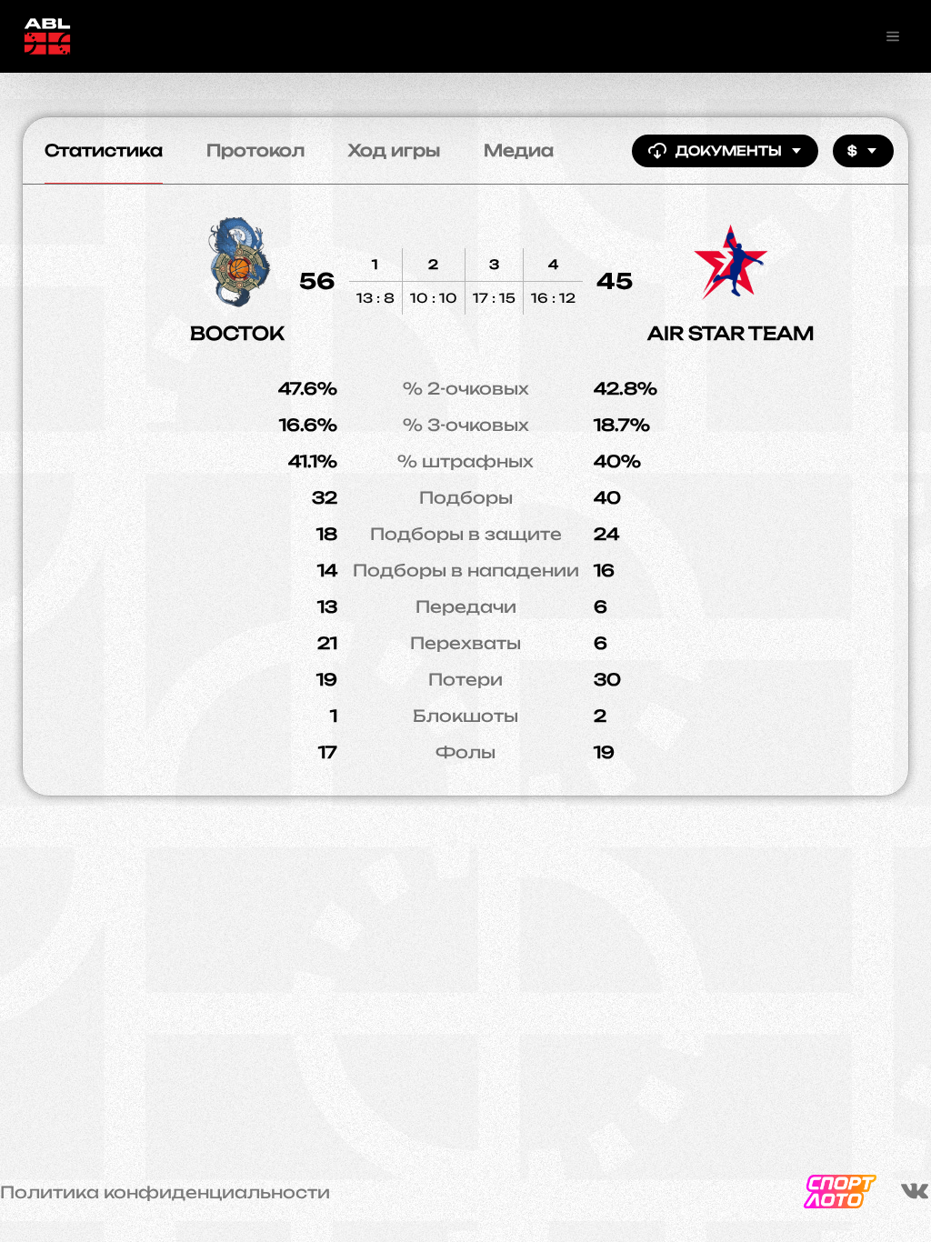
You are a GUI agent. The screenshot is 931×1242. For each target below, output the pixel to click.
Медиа (519, 150)
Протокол (255, 150)
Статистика (104, 150)
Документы (729, 150)
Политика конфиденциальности (165, 1192)
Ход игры (394, 150)
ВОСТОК (237, 333)
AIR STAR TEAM (731, 333)
